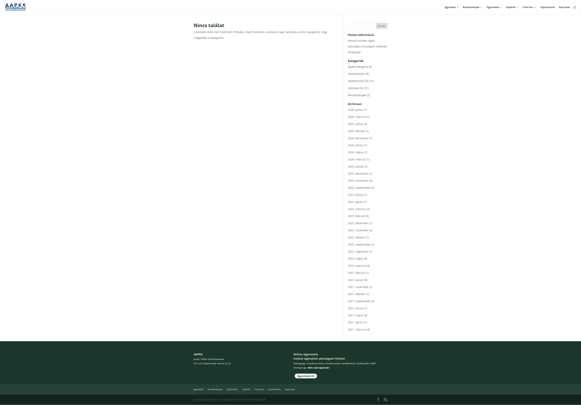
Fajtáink (510, 7)
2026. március (357, 117)
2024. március (357, 159)
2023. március (357, 209)
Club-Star (528, 7)
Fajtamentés (547, 7)
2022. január (356, 280)
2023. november (358, 180)
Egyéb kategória (358, 66)
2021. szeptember (359, 301)
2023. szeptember (359, 187)
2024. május (355, 152)
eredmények (356, 74)
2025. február (356, 131)
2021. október (356, 294)
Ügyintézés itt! (306, 376)
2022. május (355, 258)
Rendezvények (471, 7)
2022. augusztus (358, 251)
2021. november (358, 287)
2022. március (357, 265)
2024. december (358, 138)
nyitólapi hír (355, 88)
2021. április (355, 322)
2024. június (355, 145)
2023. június (355, 195)
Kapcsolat (564, 7)
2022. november (358, 230)
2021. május (355, 315)
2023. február (356, 216)
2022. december (358, 223)
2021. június (355, 308)
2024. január (356, 166)
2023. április (355, 202)
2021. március (357, 329)
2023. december (358, 173)
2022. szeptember (359, 244)
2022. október (356, 237)
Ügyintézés (493, 7)
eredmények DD (358, 81)
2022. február (356, 273)
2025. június (355, 124)
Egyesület (450, 7)
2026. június (355, 109)
